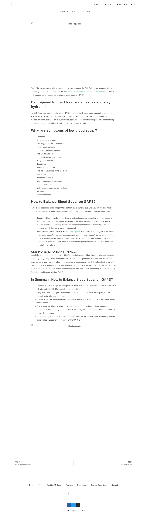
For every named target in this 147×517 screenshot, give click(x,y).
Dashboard (81, 485)
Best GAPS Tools (126, 4)
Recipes (69, 485)
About (97, 4)
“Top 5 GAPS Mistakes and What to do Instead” (86, 92)
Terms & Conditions (99, 485)
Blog (108, 4)
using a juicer (74, 232)
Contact (114, 485)
